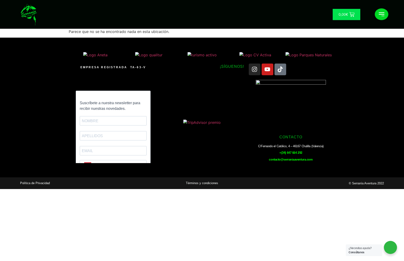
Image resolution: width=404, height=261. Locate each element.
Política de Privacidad (35, 183)
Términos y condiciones (202, 183)
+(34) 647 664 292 (290, 152)
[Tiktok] (280, 69)
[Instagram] (254, 69)
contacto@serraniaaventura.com (291, 159)
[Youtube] (267, 69)
